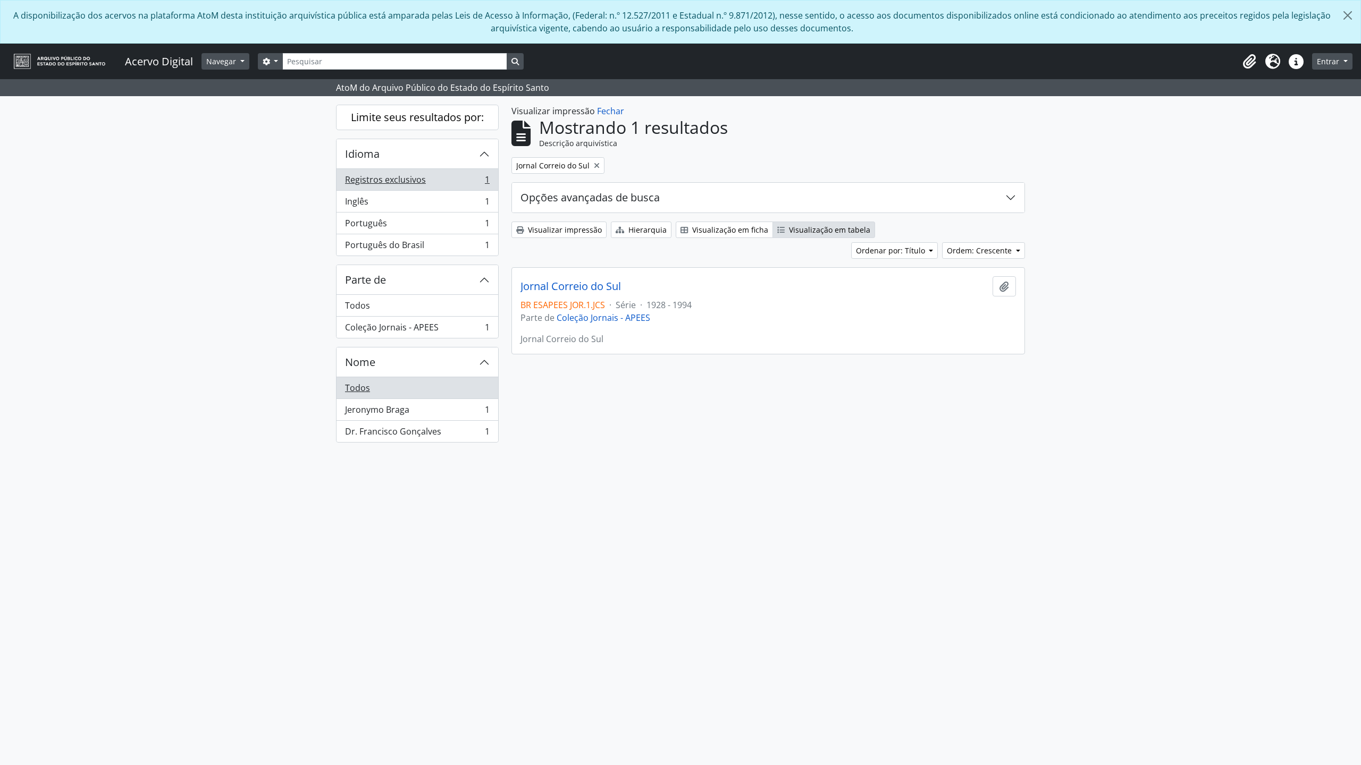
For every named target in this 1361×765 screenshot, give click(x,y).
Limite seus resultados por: (417, 117)
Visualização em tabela (828, 230)
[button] (1249, 61)
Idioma (362, 154)
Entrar (1329, 61)
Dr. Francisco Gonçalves (417, 434)
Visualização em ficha (729, 230)
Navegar (222, 61)
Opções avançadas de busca (590, 197)
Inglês (417, 204)
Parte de (365, 280)
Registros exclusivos (417, 182)
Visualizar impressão (564, 230)
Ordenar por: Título (891, 250)
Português (417, 225)
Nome (360, 362)
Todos (357, 305)
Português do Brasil (417, 247)
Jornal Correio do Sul (570, 286)
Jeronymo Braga (417, 412)
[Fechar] (1347, 15)
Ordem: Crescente (980, 250)
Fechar (610, 111)
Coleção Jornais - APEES (417, 329)
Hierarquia (646, 230)
